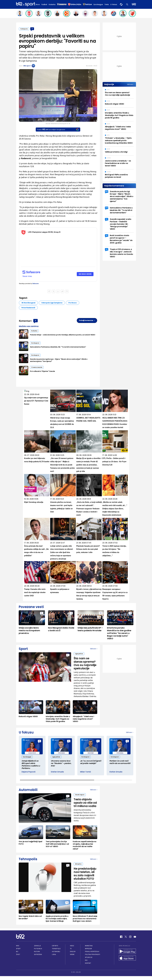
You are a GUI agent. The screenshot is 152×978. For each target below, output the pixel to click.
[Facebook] (121, 937)
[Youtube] (135, 937)
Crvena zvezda (36, 367)
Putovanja (38, 949)
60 (106, 235)
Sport (18, 949)
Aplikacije (88, 957)
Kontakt (88, 963)
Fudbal (44, 4)
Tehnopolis (56, 949)
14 (100, 613)
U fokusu (114, 4)
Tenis (106, 4)
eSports (55, 946)
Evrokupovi (35, 343)
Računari (78, 911)
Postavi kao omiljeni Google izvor (51, 130)
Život (18, 954)
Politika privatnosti (92, 954)
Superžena (38, 954)
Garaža (78, 836)
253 (26, 356)
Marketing (89, 946)
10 (127, 741)
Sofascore (35, 283)
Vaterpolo (24, 29)
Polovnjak (52, 836)
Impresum (88, 949)
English (73, 951)
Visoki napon (79, 795)
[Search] (127, 4)
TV (71, 949)
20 (26, 368)
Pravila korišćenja (92, 951)
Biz (17, 951)
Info (17, 946)
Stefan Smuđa (57, 772)
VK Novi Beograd (28, 303)
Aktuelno (24, 836)
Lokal (54, 954)
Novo (38, 4)
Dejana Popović (29, 772)
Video (72, 946)
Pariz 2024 (113, 622)
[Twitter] (126, 937)
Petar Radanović (28, 308)
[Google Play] (127, 951)
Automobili (56, 951)
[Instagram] (130, 937)
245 (26, 343)
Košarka (52, 4)
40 (26, 331)
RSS (86, 960)
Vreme (72, 954)
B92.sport (27, 66)
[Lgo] (134, 4)
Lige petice (79, 654)
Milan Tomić (85, 772)
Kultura (37, 951)
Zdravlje (37, 946)
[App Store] (127, 958)
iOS (22, 911)
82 (106, 219)
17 (98, 741)
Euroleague (98, 4)
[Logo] (25, 4)
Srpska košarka (81, 711)
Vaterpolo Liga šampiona (51, 303)
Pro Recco (72, 303)
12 (68, 741)
